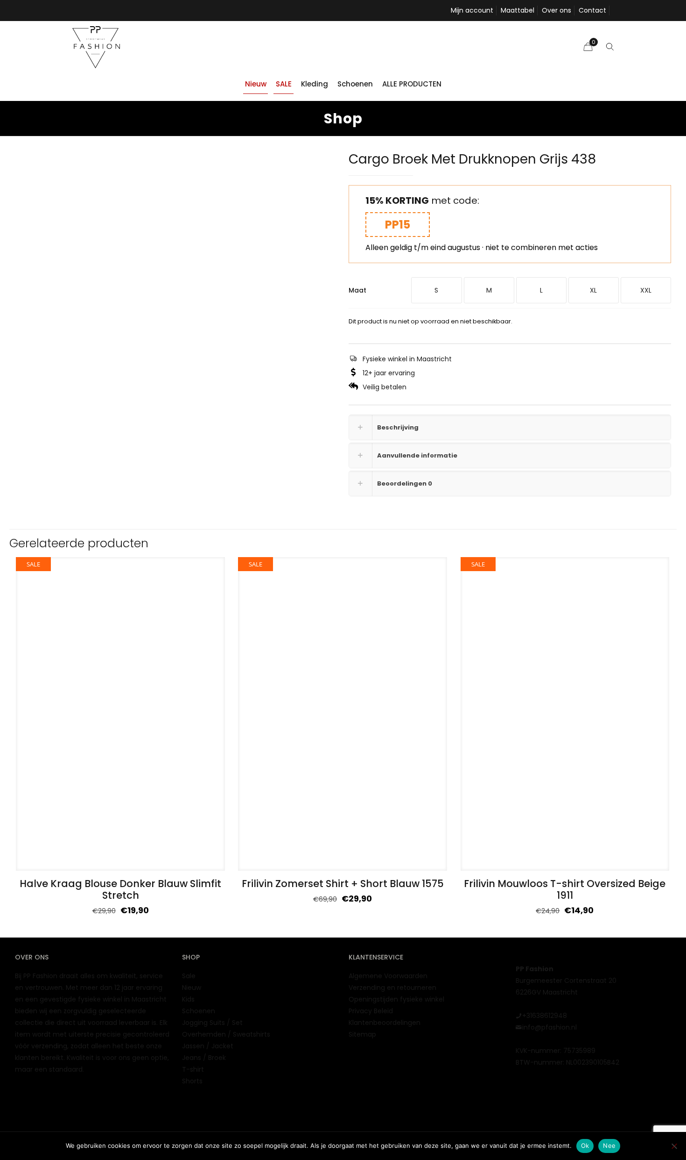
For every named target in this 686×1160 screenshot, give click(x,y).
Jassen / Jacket (207, 1046)
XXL (645, 290)
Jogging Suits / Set (212, 1022)
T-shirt (193, 1069)
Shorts (192, 1081)
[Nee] (674, 1146)
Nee (609, 1145)
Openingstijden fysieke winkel (396, 999)
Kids (188, 999)
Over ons (556, 10)
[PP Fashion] (96, 46)
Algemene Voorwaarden (388, 976)
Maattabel (517, 10)
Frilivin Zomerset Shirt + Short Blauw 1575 (343, 883)
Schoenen (198, 1011)
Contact (592, 10)
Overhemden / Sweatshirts (226, 1034)
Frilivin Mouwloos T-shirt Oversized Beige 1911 (564, 889)
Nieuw (191, 987)
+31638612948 (544, 1015)
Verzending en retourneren (392, 987)
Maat (357, 290)
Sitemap (362, 1034)
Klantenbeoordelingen (384, 1022)
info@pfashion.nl (549, 1027)
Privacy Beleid (371, 1011)
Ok (585, 1145)
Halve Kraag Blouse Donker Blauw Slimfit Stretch (120, 889)
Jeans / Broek (204, 1057)
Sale (189, 976)
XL (593, 290)
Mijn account (472, 10)
